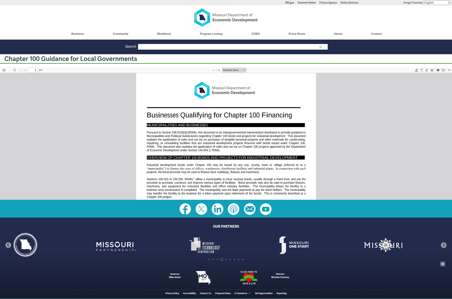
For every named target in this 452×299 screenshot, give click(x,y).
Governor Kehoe (307, 2)
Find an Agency (328, 2)
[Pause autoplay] (442, 264)
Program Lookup (211, 33)
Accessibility (189, 293)
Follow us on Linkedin (217, 209)
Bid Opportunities (264, 293)
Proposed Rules (223, 293)
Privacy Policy (172, 293)
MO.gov (289, 2)
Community (120, 33)
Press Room (297, 33)
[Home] (226, 17)
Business (77, 33)
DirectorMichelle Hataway (280, 276)
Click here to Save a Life (248, 277)
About (338, 33)
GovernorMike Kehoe (175, 276)
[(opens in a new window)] (137, 245)
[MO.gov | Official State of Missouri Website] (203, 277)
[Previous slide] (8, 245)
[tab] (209, 259)
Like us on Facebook (185, 209)
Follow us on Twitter (201, 209)
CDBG (255, 33)
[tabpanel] (47, 245)
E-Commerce (241, 293)
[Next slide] (444, 245)
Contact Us (205, 293)
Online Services (349, 2)
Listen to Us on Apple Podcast (233, 209)
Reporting (282, 293)
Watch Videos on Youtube (266, 209)
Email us (249, 209)
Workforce (164, 33)
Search (130, 46)
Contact (376, 33)
